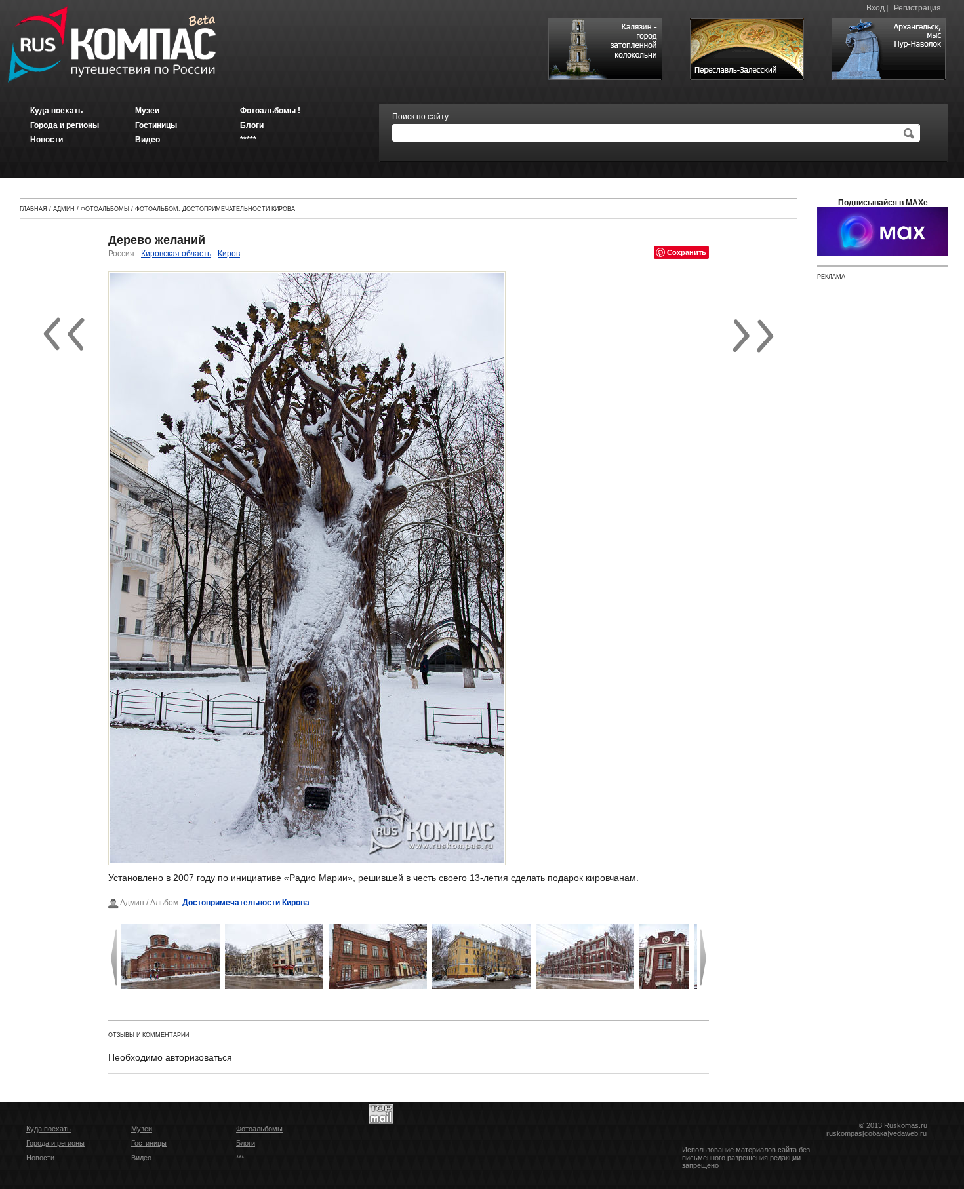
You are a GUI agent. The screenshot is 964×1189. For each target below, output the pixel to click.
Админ (64, 209)
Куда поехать (48, 1129)
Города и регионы (55, 1143)
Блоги (245, 1143)
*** (240, 1157)
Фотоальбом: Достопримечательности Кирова (215, 209)
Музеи (141, 1129)
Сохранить (686, 252)
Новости (40, 1157)
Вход (875, 7)
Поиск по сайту (420, 116)
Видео (141, 1157)
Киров (229, 253)
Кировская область (176, 253)
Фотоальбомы (105, 209)
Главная (33, 209)
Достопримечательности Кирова (246, 902)
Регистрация (917, 7)
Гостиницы (149, 1143)
